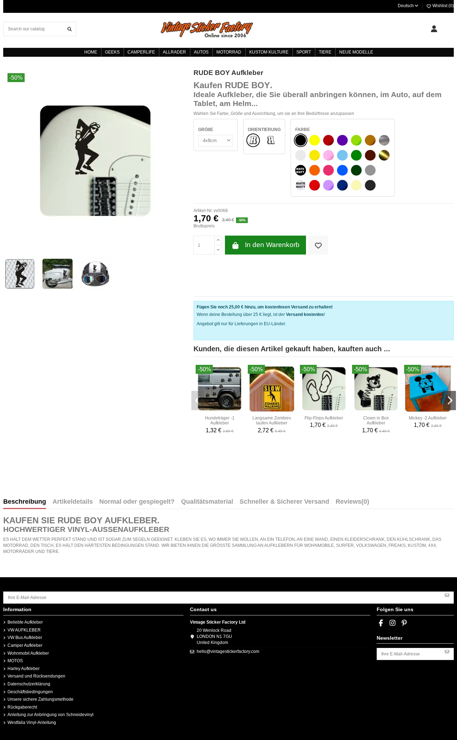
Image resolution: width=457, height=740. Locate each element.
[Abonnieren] (447, 595)
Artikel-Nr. (203, 210)
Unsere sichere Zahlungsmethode (40, 699)
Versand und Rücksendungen (36, 676)
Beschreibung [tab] (24, 502)
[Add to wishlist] (318, 245)
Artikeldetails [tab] (72, 502)
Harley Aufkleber (23, 668)
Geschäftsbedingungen (30, 691)
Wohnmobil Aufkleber (28, 653)
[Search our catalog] (69, 29)
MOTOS (15, 660)
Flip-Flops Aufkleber (324, 418)
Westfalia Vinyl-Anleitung (31, 722)
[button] (197, 400)
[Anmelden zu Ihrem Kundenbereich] (434, 28)
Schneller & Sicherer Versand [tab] (284, 502)
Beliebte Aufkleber (25, 622)
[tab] (352, 503)
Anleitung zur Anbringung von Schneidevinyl (50, 714)
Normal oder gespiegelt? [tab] (137, 502)
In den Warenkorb (272, 244)
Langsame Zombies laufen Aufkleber (271, 421)
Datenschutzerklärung (28, 683)
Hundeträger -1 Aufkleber (220, 421)
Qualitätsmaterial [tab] (207, 502)
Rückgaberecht (22, 707)
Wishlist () (442, 5)
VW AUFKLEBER (24, 630)
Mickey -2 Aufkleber (428, 418)
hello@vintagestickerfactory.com (228, 651)
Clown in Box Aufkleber (376, 421)
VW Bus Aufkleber (24, 637)
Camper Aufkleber (24, 645)
